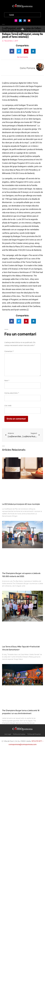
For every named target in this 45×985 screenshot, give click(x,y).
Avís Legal (7, 734)
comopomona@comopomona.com (23, 744)
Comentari (9, 351)
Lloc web (7, 406)
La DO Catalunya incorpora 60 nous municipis (21, 504)
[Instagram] (16, 20)
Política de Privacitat (34, 734)
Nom (6, 381)
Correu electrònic (11, 393)
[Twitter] (20, 20)
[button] (12, 51)
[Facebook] (24, 20)
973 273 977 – (37, 741)
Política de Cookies (19, 734)
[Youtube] (29, 20)
